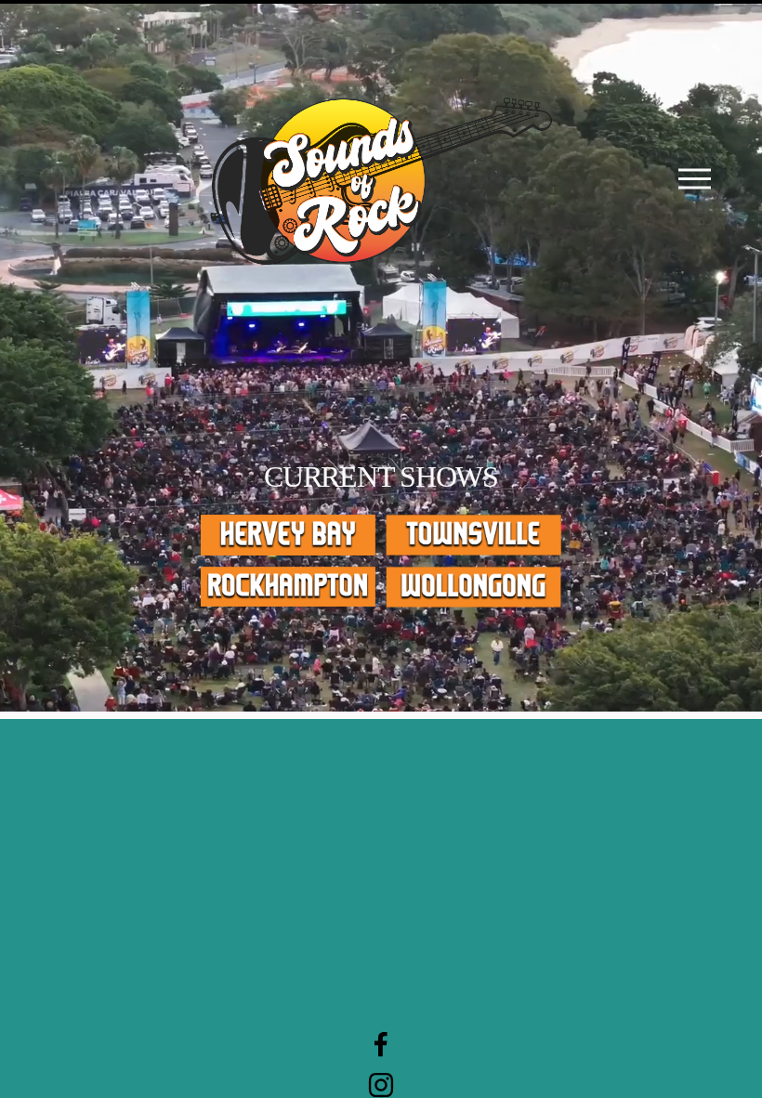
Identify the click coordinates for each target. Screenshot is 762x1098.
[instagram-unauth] (381, 1085)
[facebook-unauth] (381, 1044)
